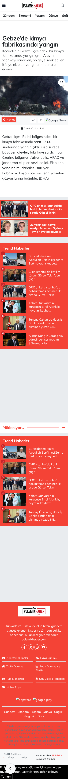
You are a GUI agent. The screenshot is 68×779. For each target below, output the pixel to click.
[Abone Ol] (56, 120)
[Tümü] (63, 427)
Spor (41, 716)
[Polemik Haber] (32, 5)
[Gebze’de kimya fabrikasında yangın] (34, 96)
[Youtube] (44, 647)
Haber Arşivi (14, 687)
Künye (10, 757)
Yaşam (39, 16)
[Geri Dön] (10, 768)
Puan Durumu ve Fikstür (48, 668)
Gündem (8, 16)
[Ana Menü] (4, 5)
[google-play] (42, 700)
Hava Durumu (48, 658)
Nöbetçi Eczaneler (17, 658)
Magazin (30, 716)
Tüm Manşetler (15, 678)
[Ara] (62, 5)
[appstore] (23, 700)
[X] (31, 647)
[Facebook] (24, 647)
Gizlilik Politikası (12, 754)
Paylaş (11, 119)
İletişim (24, 757)
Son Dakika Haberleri (52, 678)
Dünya (53, 16)
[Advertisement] (34, 386)
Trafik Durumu (15, 666)
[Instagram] (37, 647)
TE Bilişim (57, 755)
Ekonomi (25, 16)
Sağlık (58, 712)
